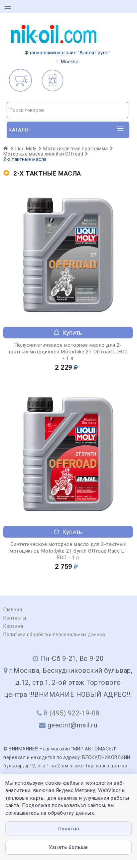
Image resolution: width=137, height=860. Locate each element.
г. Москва (68, 57)
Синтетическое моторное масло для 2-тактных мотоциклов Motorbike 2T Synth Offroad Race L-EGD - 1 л (68, 551)
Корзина (13, 626)
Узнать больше (68, 847)
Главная (12, 609)
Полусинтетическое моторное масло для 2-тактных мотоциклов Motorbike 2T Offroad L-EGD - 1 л (68, 351)
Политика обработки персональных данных (54, 634)
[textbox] (67, 110)
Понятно (68, 829)
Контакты (14, 618)
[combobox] (67, 110)
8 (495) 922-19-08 (72, 713)
